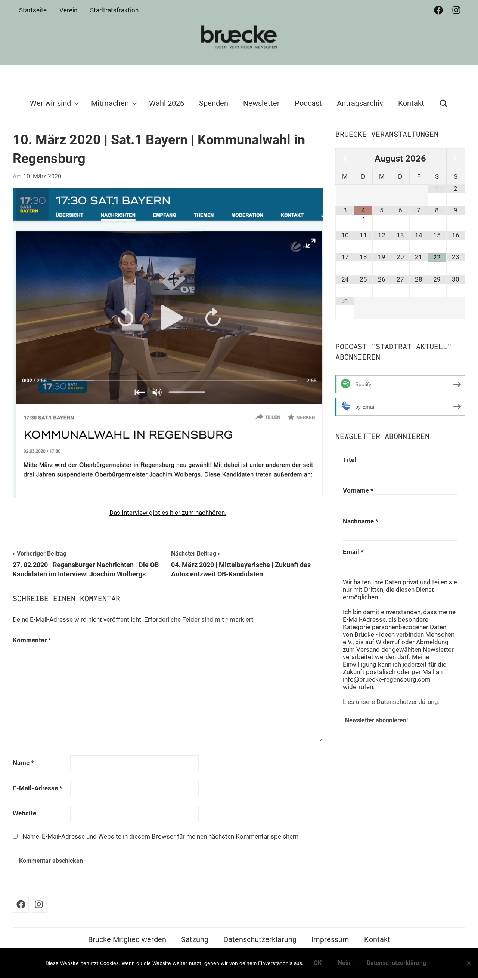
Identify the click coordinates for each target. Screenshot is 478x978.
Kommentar (32, 640)
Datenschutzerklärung (260, 939)
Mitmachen (110, 103)
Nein (344, 962)
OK (318, 962)
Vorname (358, 490)
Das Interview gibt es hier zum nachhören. (167, 512)
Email (353, 552)
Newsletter (261, 103)
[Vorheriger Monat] (345, 158)
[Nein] (468, 963)
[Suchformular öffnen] (444, 103)
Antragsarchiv (360, 103)
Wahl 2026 (166, 103)
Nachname (360, 521)
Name (23, 762)
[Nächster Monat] (456, 158)
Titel (349, 460)
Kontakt (411, 103)
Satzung (194, 939)
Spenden (213, 103)
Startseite (33, 10)
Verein (68, 10)
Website (24, 813)
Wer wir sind (50, 103)
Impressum (330, 939)
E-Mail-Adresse (37, 788)
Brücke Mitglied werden (127, 939)
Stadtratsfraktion (114, 10)
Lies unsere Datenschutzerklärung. (391, 701)
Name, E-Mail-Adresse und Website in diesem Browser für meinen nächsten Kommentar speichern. (161, 836)
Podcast (308, 103)
